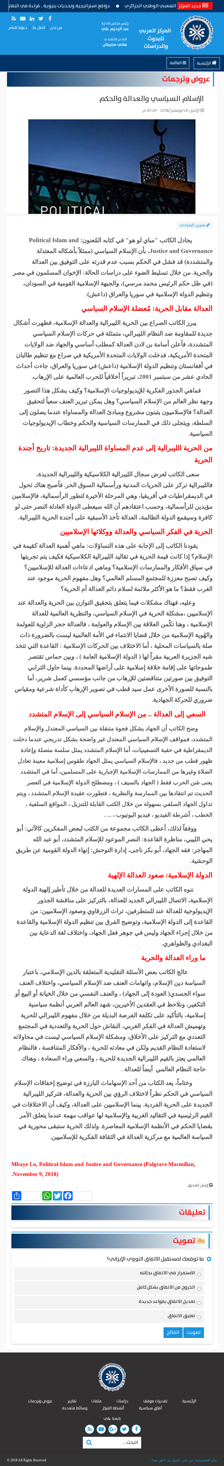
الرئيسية (204, 63)
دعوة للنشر (17, 28)
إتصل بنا (173, 1460)
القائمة (176, 63)
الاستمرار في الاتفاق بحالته (167, 1274)
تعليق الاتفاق (181, 1317)
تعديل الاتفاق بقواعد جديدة (167, 1302)
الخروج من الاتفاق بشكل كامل (166, 1288)
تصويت (185, 1241)
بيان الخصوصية (206, 1460)
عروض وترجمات (186, 79)
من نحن (56, 28)
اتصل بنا (38, 28)
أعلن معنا (158, 1460)
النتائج (173, 1332)
